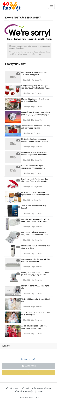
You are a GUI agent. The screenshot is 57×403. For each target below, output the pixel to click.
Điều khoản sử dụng (41, 388)
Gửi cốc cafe (12, 388)
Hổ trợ (25, 388)
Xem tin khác (30, 359)
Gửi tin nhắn (30, 366)
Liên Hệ (40, 392)
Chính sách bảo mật (23, 392)
